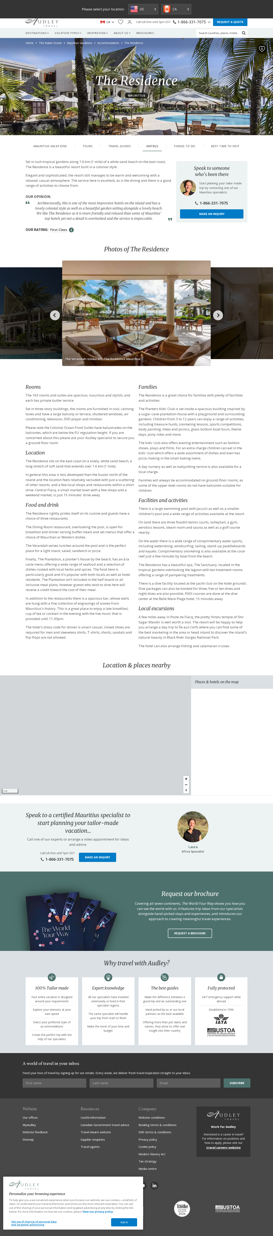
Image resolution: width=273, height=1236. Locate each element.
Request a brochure (190, 933)
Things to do (184, 146)
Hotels (152, 146)
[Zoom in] (186, 779)
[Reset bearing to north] (186, 790)
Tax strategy (147, 1161)
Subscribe (237, 1083)
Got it (124, 1222)
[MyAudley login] (129, 22)
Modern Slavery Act (151, 1154)
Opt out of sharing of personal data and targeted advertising (34, 1223)
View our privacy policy (98, 1211)
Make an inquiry (211, 214)
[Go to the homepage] (42, 22)
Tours (88, 146)
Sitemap (28, 1139)
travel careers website (223, 1147)
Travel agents (90, 1147)
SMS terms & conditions (154, 1132)
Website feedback (35, 1132)
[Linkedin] (154, 1186)
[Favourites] (120, 22)
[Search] (243, 33)
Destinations (36, 33)
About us (121, 33)
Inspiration (96, 33)
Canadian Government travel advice (105, 1125)
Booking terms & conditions (157, 1125)
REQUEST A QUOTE (230, 22)
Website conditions (151, 1117)
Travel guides (119, 146)
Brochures (145, 33)
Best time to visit (225, 146)
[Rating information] (71, 230)
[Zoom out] (186, 785)
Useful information (93, 1117)
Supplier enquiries (93, 1139)
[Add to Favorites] (262, 49)
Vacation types (67, 33)
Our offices (30, 1117)
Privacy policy (147, 1139)
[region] (95, 735)
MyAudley (29, 1125)
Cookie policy (147, 1147)
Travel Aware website (96, 1132)
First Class (58, 229)
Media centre (147, 1169)
